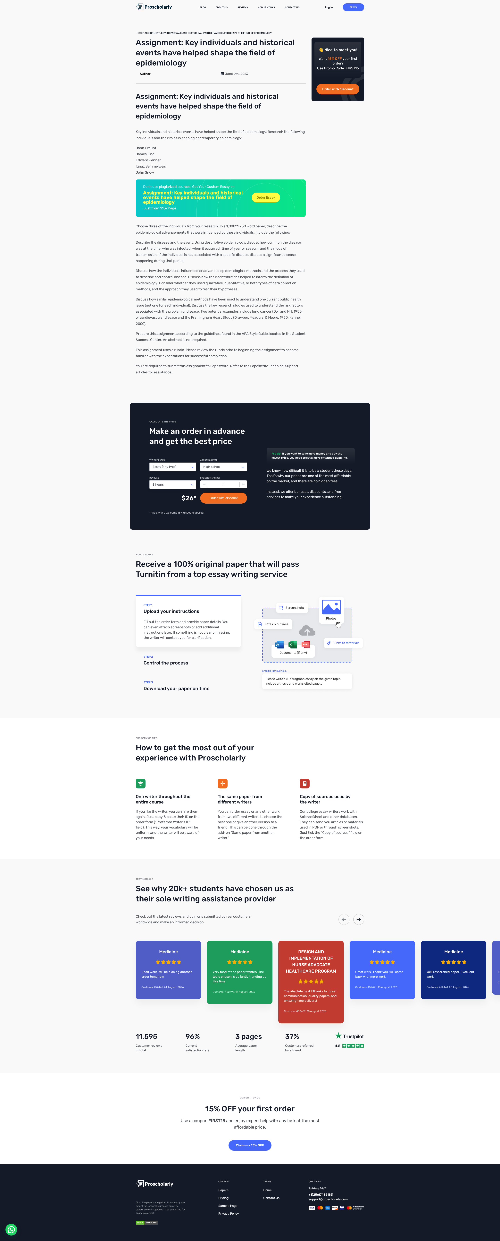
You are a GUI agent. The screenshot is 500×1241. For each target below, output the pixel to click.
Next (358, 919)
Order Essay (266, 197)
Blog (203, 7)
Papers (223, 1190)
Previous (343, 919)
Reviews (243, 7)
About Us (222, 7)
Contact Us (292, 7)
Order (353, 7)
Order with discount (338, 89)
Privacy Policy (228, 1213)
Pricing (223, 1198)
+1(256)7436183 (321, 1194)
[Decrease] (204, 484)
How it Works (266, 7)
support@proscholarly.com (328, 1199)
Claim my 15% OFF (250, 1145)
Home (267, 1190)
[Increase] (243, 484)
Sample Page (228, 1206)
